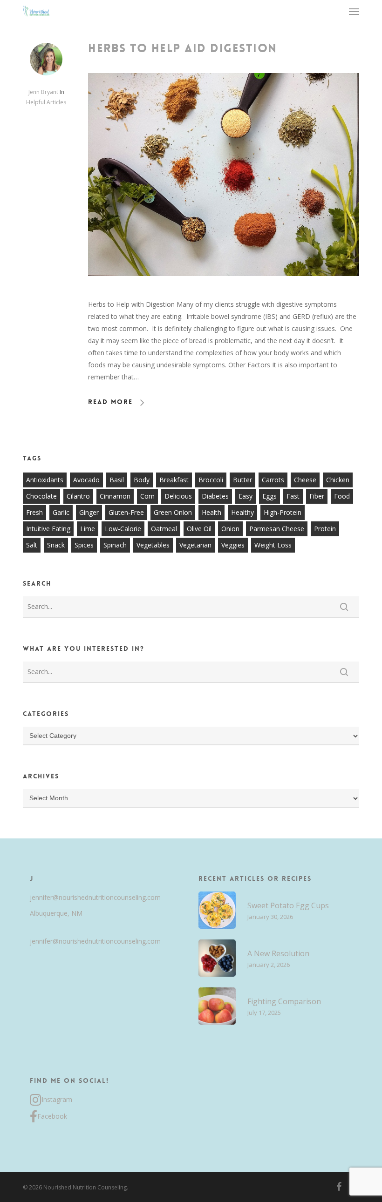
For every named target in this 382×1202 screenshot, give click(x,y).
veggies (233, 544)
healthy (242, 512)
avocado (86, 479)
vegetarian (195, 544)
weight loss (273, 544)
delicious (178, 496)
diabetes (215, 496)
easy (245, 496)
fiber (316, 496)
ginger (89, 512)
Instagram (56, 1099)
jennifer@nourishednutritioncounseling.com (95, 897)
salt (31, 544)
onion (230, 528)
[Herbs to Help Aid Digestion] (223, 292)
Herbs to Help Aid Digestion (182, 48)
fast (293, 496)
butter (242, 479)
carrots (273, 479)
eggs (269, 496)
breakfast (174, 479)
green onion (173, 512)
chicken (337, 479)
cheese (305, 479)
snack (56, 544)
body (142, 479)
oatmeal (164, 528)
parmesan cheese (276, 528)
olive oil (199, 528)
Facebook (52, 1116)
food (342, 496)
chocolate (41, 496)
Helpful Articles (46, 102)
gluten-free (126, 512)
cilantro (78, 496)
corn (147, 496)
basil (116, 479)
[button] (354, 11)
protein (325, 528)
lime (87, 528)
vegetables (153, 544)
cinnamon (115, 496)
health (211, 512)
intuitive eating (48, 528)
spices (84, 544)
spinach (115, 544)
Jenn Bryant (43, 92)
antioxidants (44, 479)
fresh (34, 512)
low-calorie (123, 528)
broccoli (210, 479)
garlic (61, 512)
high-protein (282, 512)
